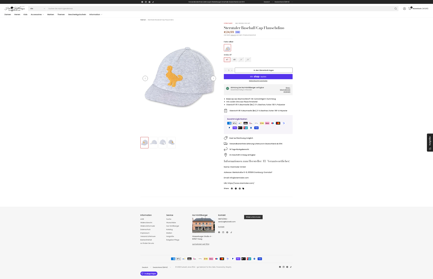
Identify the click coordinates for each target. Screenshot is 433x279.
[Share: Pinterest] (239, 188)
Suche (168, 219)
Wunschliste (171, 222)
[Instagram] (146, 2)
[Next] (213, 78)
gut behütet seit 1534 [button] (200, 244)
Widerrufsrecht (146, 222)
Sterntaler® (228, 23)
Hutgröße (170, 236)
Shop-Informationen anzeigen (285, 90)
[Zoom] (214, 26)
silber (227, 47)
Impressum (145, 233)
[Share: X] (235, 188)
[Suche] (395, 8)
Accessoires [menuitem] (36, 14)
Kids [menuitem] (25, 14)
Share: (226, 188)
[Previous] (145, 78)
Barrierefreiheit (146, 240)
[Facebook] (142, 2)
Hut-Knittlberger (172, 226)
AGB (142, 219)
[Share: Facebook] (231, 188)
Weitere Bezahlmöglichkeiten (258, 81)
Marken (169, 233)
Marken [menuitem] (50, 14)
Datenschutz (145, 229)
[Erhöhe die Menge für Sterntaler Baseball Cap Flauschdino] (232, 70)
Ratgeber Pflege (172, 240)
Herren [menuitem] (17, 14)
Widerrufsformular (147, 226)
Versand (233, 35)
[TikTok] (153, 2)
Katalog (169, 229)
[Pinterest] (149, 2)
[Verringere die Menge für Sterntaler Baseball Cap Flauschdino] (225, 70)
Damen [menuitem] (8, 14)
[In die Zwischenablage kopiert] (243, 188)
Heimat (143, 20)
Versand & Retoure (147, 236)
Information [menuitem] (94, 14)
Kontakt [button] (221, 227)
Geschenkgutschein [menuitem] (77, 14)
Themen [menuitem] (61, 14)
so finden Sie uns (147, 243)
